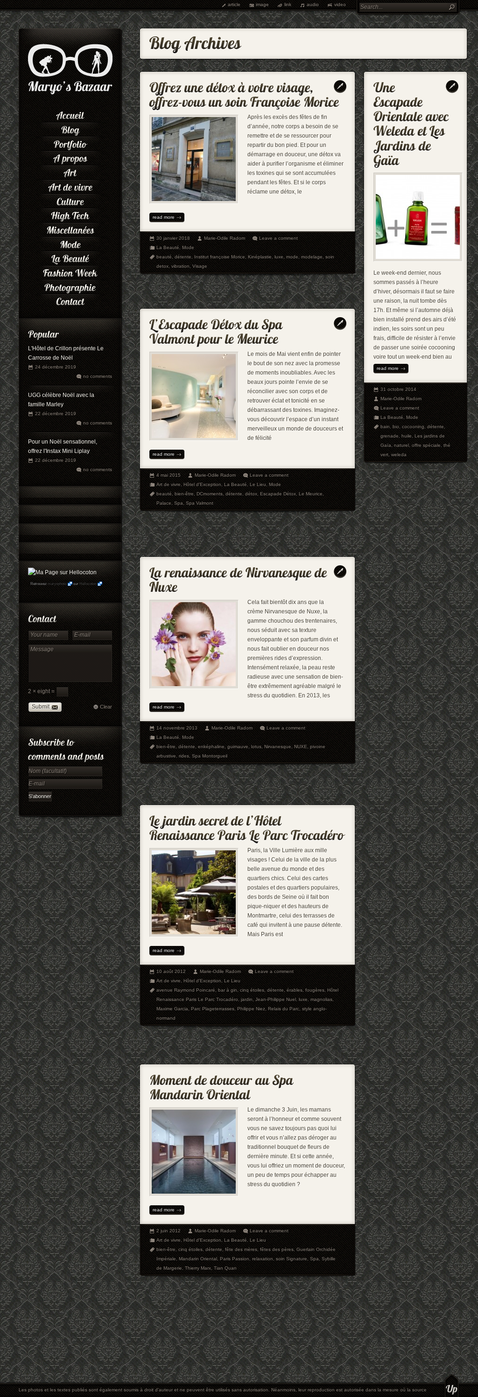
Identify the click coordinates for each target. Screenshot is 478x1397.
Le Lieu (258, 484)
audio (313, 4)
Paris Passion (234, 1258)
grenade (389, 435)
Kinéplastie (260, 256)
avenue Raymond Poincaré (185, 990)
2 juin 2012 (168, 1230)
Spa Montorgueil (209, 755)
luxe (278, 256)
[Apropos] (70, 157)
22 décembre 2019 (55, 413)
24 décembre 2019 (55, 366)
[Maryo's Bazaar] (70, 93)
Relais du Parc (283, 1008)
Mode (188, 247)
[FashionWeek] (70, 272)
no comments (97, 376)
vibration (180, 266)
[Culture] (70, 200)
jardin (247, 999)
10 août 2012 (171, 971)
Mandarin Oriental (198, 1258)
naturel (401, 445)
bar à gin (227, 990)
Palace (163, 503)
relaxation (262, 1258)
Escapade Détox (278, 493)
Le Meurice (311, 493)
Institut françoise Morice (219, 256)
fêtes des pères (277, 1249)
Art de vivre (168, 484)
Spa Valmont (199, 503)
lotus (256, 746)
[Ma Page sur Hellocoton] (62, 572)
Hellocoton (87, 584)
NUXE (300, 746)
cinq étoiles (252, 990)
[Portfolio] (70, 143)
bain (385, 426)
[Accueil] (70, 114)
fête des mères (241, 1249)
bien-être (184, 493)
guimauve (237, 746)
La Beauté (167, 247)
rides (184, 755)
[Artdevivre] (70, 186)
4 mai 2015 (168, 475)
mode (292, 256)
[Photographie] (70, 286)
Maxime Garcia (172, 1008)
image (262, 4)
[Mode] (70, 243)
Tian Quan (225, 1268)
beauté (164, 256)
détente (183, 256)
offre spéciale (426, 445)
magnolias (321, 999)
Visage (199, 266)
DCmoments (210, 493)
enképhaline (211, 746)
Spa (178, 503)
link (287, 4)
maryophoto (57, 584)
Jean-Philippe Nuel (275, 999)
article (234, 4)
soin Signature (291, 1258)
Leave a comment (278, 238)
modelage (312, 256)
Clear (106, 706)
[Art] (70, 172)
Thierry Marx (198, 1268)
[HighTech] (70, 215)
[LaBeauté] (70, 257)
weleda (399, 454)
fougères (314, 990)
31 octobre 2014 (398, 389)
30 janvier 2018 (173, 238)
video (340, 4)
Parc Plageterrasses (212, 1008)
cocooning (413, 426)
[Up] (451, 1385)
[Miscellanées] (70, 229)
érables (294, 990)
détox (251, 493)
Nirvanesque (277, 746)
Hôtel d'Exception (202, 484)
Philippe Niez (251, 1008)
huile (406, 435)
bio (396, 426)
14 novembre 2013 (176, 727)
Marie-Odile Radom (224, 238)
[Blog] (70, 129)
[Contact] (70, 300)
